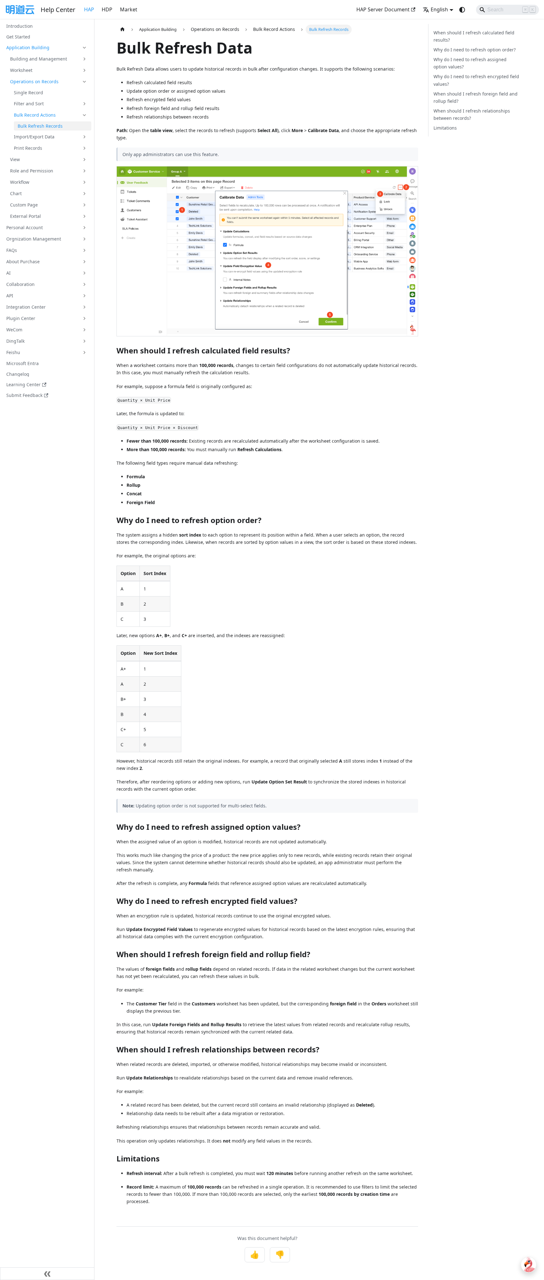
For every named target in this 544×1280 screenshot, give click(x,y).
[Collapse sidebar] (47, 1273)
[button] (47, 48)
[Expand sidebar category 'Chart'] (84, 194)
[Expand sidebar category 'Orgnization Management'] (84, 239)
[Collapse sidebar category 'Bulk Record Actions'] (84, 115)
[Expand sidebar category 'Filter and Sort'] (84, 104)
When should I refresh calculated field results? (474, 36)
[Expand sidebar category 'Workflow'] (84, 182)
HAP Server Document (383, 9)
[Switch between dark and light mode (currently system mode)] (462, 10)
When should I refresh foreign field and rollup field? (476, 97)
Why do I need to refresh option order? (475, 50)
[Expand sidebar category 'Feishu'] (84, 352)
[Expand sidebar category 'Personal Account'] (84, 228)
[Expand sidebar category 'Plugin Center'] (84, 318)
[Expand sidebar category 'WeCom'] (84, 330)
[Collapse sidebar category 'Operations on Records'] (84, 82)
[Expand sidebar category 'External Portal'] (84, 216)
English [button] (439, 9)
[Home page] (122, 29)
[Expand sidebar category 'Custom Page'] (84, 205)
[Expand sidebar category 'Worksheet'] (84, 70)
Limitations (445, 128)
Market (128, 9)
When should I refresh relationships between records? (472, 114)
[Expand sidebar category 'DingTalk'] (84, 341)
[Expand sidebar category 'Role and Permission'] (84, 171)
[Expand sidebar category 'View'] (84, 159)
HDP (107, 9)
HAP (89, 9)
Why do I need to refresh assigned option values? (470, 63)
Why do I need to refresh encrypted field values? (476, 80)
